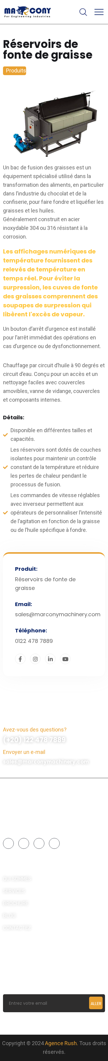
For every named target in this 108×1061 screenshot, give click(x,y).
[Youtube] (54, 843)
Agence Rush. (61, 1043)
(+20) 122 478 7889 (34, 740)
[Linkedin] (39, 843)
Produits (16, 70)
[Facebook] (8, 843)
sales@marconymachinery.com (46, 761)
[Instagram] (23, 843)
